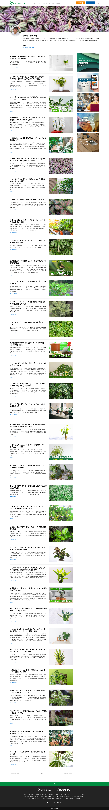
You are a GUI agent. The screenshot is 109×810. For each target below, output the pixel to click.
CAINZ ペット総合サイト (48, 798)
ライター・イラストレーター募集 (76, 794)
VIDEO (58, 3)
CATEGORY (37, 3)
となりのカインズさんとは (30, 796)
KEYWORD (63, 794)
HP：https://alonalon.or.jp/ (29, 47)
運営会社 (78, 798)
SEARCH (98, 3)
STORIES (51, 794)
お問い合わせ (48, 796)
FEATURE (51, 3)
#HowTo (12, 89)
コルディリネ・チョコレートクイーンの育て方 (27, 199)
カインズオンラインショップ (33, 798)
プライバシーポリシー (65, 796)
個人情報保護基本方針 (77, 796)
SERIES (45, 3)
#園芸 (17, 67)
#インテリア (12, 67)
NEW (31, 3)
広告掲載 (41, 796)
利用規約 (55, 796)
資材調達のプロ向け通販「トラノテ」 (65, 798)
